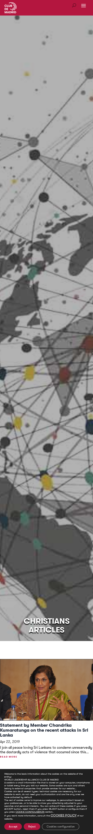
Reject (32, 826)
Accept (13, 826)
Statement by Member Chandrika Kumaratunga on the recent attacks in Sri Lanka (44, 730)
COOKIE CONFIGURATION (30, 811)
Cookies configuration (60, 826)
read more (8, 757)
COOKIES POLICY (64, 815)
